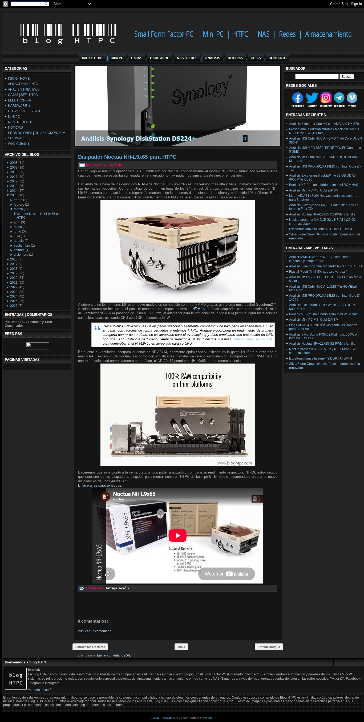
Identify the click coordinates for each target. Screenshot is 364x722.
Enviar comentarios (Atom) (116, 655)
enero (18, 200)
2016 (14, 259)
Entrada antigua (269, 646)
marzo (18, 209)
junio (17, 231)
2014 (14, 191)
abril (17, 222)
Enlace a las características (99, 485)
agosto (19, 241)
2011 (14, 177)
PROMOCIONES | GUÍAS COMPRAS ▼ (37, 133)
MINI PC (14, 117)
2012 (14, 181)
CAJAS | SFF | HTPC (23, 95)
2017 (14, 264)
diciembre (21, 254)
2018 (14, 269)
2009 (14, 167)
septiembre (22, 245)
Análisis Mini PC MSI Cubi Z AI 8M (313, 190)
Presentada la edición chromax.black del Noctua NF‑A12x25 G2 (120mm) (324, 131)
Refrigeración (116, 588)
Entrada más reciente (90, 646)
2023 (14, 292)
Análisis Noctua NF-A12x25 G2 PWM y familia (322, 214)
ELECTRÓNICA (19, 100)
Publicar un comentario (94, 631)
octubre (19, 250)
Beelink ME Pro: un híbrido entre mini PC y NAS (323, 185)
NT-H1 (197, 309)
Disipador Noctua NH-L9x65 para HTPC (127, 157)
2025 (14, 301)
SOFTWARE (17, 138)
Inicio (181, 646)
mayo (18, 227)
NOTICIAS (15, 127)
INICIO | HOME (19, 78)
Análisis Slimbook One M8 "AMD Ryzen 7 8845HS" (326, 266)
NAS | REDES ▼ (20, 122)
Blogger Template (161, 717)
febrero (19, 204)
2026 (14, 306)
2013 (14, 186)
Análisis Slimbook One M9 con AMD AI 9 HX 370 (324, 124)
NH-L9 (143, 184)
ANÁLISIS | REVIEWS (23, 89)
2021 (14, 282)
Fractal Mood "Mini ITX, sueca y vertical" (318, 272)
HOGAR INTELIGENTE (24, 111)
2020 (14, 278)
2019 (14, 273)
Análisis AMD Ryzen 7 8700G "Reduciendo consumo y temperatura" (320, 259)
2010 (14, 172)
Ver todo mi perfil (40, 690)
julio (17, 236)
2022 (14, 287)
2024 (14, 296)
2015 (14, 195)
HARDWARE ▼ (19, 106)
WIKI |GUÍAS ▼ (19, 144)
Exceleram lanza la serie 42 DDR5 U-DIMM (320, 229)
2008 (14, 163)
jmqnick (207, 717)
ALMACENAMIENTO (23, 84)
